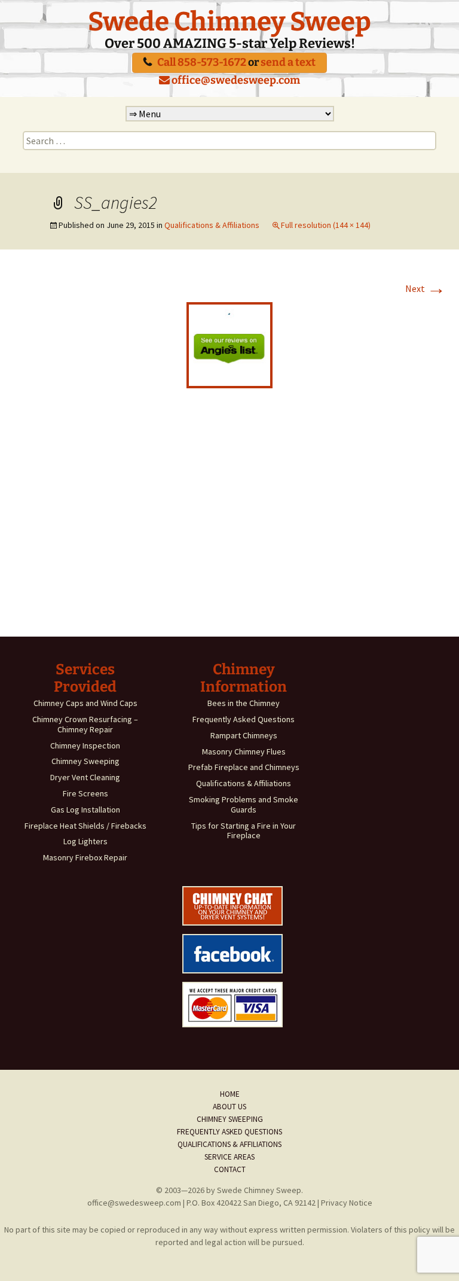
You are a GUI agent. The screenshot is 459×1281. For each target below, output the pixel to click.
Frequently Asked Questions (243, 719)
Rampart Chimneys (243, 735)
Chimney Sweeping (85, 761)
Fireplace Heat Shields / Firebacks (85, 825)
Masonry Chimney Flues (244, 751)
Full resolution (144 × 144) (326, 225)
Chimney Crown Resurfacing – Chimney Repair (85, 724)
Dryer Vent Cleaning (85, 777)
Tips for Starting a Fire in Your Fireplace (243, 830)
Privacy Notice (346, 1202)
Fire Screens (85, 793)
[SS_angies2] (229, 344)
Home (230, 1094)
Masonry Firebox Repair (85, 857)
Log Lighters (85, 841)
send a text (288, 62)
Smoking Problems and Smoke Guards (243, 804)
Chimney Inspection (85, 745)
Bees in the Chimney (243, 703)
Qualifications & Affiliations (211, 225)
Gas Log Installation (85, 809)
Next (425, 288)
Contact (230, 1169)
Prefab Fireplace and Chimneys (243, 767)
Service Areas (229, 1157)
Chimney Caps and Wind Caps (85, 703)
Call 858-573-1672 (201, 62)
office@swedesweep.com (235, 80)
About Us (229, 1107)
